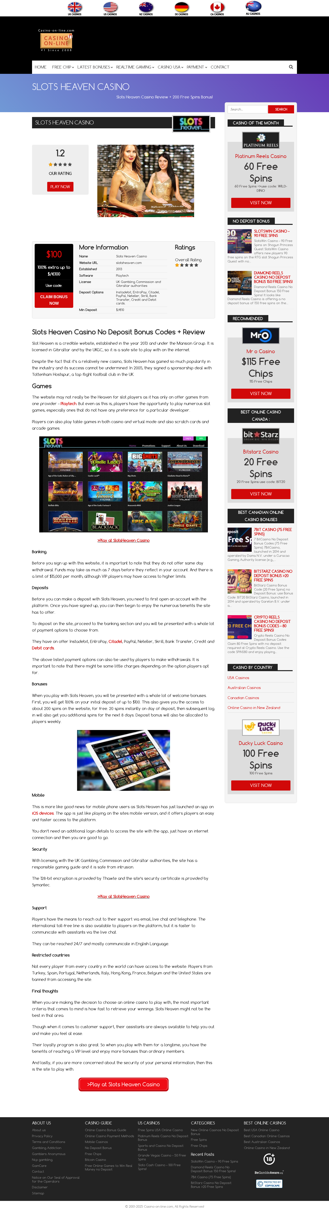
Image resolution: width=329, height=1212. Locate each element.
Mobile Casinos (96, 1142)
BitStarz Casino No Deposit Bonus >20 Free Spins (273, 575)
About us (39, 1130)
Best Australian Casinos (262, 1142)
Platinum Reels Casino (261, 156)
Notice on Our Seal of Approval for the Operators (55, 1179)
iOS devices (43, 813)
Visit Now (261, 203)
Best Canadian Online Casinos (267, 1136)
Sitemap (38, 1193)
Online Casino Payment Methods (109, 1136)
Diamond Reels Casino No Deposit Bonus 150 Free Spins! (273, 277)
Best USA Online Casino (261, 1130)
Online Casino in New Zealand (254, 707)
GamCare (39, 1166)
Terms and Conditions (48, 1142)
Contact (38, 1171)
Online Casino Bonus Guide (105, 1130)
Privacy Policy (42, 1136)
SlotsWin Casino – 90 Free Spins (272, 233)
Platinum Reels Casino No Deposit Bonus (163, 1138)
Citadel (115, 641)
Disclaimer (40, 1187)
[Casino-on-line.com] (56, 51)
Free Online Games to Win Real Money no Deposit (108, 1167)
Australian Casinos (244, 687)
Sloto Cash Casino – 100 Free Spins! (159, 1167)
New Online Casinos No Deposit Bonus (215, 1132)
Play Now (60, 186)
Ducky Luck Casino (261, 743)
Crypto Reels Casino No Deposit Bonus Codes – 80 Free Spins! (272, 624)
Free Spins (199, 1140)
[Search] (291, 66)
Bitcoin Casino (95, 1160)
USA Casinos (238, 677)
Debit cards (43, 648)
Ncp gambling (42, 1160)
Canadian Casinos (243, 697)
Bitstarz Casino (261, 452)
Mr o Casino (261, 351)
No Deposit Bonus (98, 1148)
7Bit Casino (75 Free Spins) (273, 531)
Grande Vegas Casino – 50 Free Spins (162, 1157)
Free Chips (93, 1154)
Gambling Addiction (46, 1148)
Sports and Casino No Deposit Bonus (161, 1147)
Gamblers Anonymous (49, 1154)
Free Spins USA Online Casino (160, 1130)
